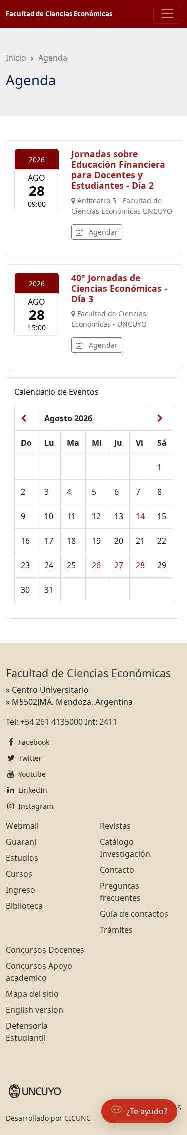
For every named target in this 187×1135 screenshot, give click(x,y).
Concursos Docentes (45, 949)
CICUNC (77, 1118)
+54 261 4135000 (51, 721)
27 (118, 565)
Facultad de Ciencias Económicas (59, 13)
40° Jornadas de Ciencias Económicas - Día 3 (119, 288)
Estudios (22, 857)
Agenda (52, 57)
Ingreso (20, 889)
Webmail (22, 825)
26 (96, 565)
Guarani (21, 841)
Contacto (117, 869)
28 (140, 565)
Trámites (116, 929)
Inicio (16, 57)
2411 (108, 721)
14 (140, 516)
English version (34, 1009)
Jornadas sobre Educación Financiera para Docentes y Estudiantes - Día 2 (118, 169)
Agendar (102, 232)
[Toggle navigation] (167, 14)
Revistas (115, 825)
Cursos (19, 873)
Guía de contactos (134, 913)
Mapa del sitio (32, 993)
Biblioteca (24, 905)
